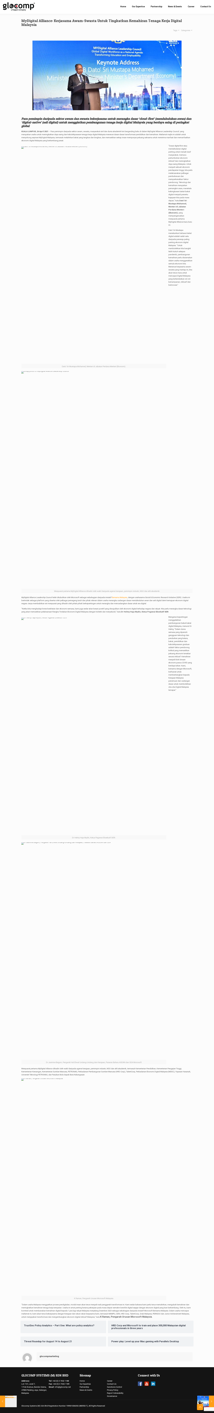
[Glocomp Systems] (19, 6)
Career (109, 1381)
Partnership (84, 1387)
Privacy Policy (112, 1390)
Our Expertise (85, 1384)
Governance (112, 1396)
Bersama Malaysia (119, 597)
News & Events (86, 1390)
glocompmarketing (49, 1356)
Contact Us (111, 1384)
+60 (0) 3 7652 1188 (61, 1381)
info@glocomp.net (63, 1387)
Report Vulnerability (115, 1393)
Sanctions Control (114, 1387)
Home (82, 1381)
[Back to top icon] (200, 1407)
